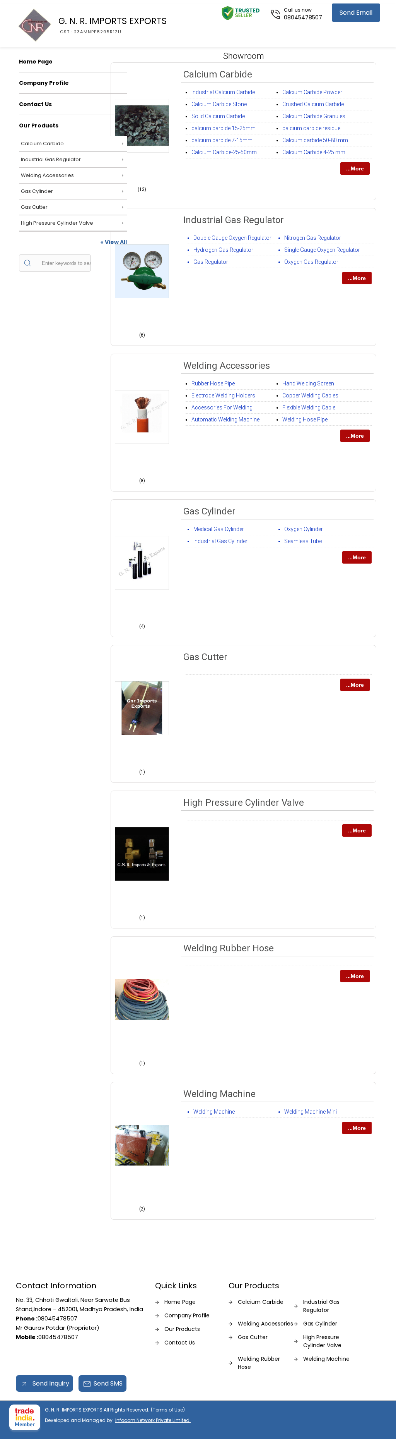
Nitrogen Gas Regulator (312, 238)
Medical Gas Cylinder (218, 529)
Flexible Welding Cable (308, 407)
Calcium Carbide (42, 143)
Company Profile (44, 83)
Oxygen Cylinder (303, 529)
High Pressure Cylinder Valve (57, 223)
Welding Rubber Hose (228, 948)
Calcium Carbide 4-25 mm (313, 152)
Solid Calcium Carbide (218, 116)
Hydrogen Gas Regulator (223, 250)
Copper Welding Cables (310, 395)
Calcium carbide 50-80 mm (315, 140)
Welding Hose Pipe (305, 419)
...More (355, 168)
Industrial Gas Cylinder (220, 541)
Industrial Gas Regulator (51, 159)
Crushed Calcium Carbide (313, 104)
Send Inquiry (50, 1383)
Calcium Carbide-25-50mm (224, 152)
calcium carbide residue (311, 128)
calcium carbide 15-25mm (223, 128)
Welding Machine (219, 1093)
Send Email (356, 12)
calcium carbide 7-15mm (222, 140)
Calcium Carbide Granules (313, 116)
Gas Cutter (34, 207)
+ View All (113, 242)
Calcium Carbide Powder (312, 92)
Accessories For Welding (222, 407)
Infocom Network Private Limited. (153, 1420)
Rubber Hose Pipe (213, 383)
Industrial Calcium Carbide (223, 92)
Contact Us (35, 104)
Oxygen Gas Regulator (311, 262)
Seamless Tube (303, 541)
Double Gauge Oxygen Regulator (232, 238)
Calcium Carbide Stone (219, 104)
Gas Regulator (210, 262)
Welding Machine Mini (310, 1112)
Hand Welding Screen (308, 383)
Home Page (36, 61)
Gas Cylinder (37, 191)
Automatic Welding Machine (225, 419)
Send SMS (108, 1383)
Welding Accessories (47, 175)
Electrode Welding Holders (223, 395)
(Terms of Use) (168, 1409)
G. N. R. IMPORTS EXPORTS (112, 25)
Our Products (38, 125)
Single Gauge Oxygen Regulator (322, 250)
